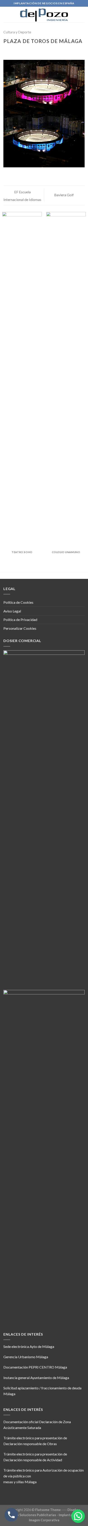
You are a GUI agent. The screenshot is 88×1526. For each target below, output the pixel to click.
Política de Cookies (18, 602)
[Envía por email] (22, 50)
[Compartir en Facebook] (12, 50)
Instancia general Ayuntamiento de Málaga (36, 1377)
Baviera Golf (64, 195)
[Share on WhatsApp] (6, 50)
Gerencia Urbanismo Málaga (25, 1357)
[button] (78, 1516)
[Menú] (82, 14)
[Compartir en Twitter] (17, 50)
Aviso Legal (12, 611)
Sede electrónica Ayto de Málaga (28, 1346)
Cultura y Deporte (17, 32)
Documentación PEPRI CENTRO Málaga (35, 1367)
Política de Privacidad (20, 619)
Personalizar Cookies (19, 628)
